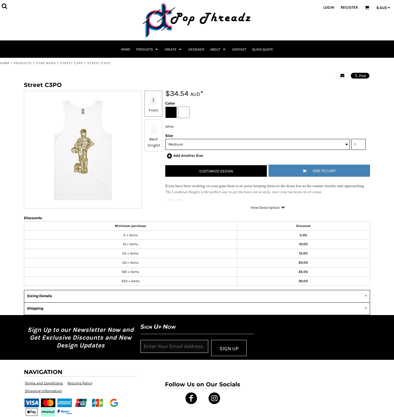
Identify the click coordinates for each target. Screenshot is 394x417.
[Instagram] (214, 398)
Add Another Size (188, 155)
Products (23, 63)
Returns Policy (79, 383)
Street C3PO (71, 63)
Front (153, 110)
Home (5, 63)
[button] (147, 49)
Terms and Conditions (44, 383)
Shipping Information (43, 391)
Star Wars (46, 63)
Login (328, 7)
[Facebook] (191, 398)
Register (349, 7)
